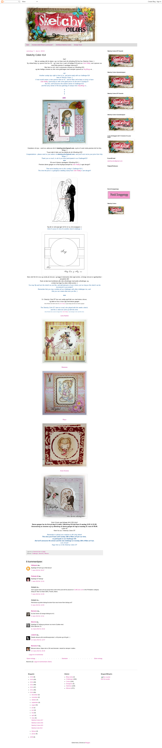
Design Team (78, 45)
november (35, 697)
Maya (64, 419)
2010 (32, 692)
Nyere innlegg (31, 658)
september (35, 702)
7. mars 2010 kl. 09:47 (37, 570)
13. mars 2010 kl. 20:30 (38, 651)
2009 (32, 737)
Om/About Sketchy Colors (63, 45)
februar (34, 731)
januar (34, 734)
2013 (32, 684)
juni (33, 710)
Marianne (64, 367)
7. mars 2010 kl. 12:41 (37, 581)
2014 (32, 682)
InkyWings (86, 69)
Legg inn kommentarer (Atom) (43, 662)
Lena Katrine (65, 316)
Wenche (33, 622)
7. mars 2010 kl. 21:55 (37, 594)
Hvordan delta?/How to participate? (42, 45)
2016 (32, 677)
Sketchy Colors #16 (37, 723)
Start (27, 45)
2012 (32, 687)
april (33, 715)
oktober (34, 700)
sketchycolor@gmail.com (114, 161)
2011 (32, 690)
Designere (69, 683)
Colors (68, 681)
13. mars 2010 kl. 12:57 (38, 640)
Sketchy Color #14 (36, 728)
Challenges (35, 553)
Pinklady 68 (34, 576)
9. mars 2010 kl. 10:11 (37, 616)
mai (33, 713)
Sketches (41, 553)
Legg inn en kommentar (36, 654)
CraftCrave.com (78, 589)
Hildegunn (34, 565)
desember (35, 695)
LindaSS (33, 635)
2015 (32, 679)
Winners (46, 553)
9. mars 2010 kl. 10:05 (37, 605)
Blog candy (69, 677)
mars (33, 718)
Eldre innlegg (98, 658)
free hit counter (105, 679)
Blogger (87, 742)
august (34, 705)
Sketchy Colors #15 (37, 725)
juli (33, 707)
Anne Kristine (64, 471)
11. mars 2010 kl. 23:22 (38, 629)
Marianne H (34, 646)
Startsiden (65, 658)
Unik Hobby (86, 63)
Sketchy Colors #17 (37, 720)
